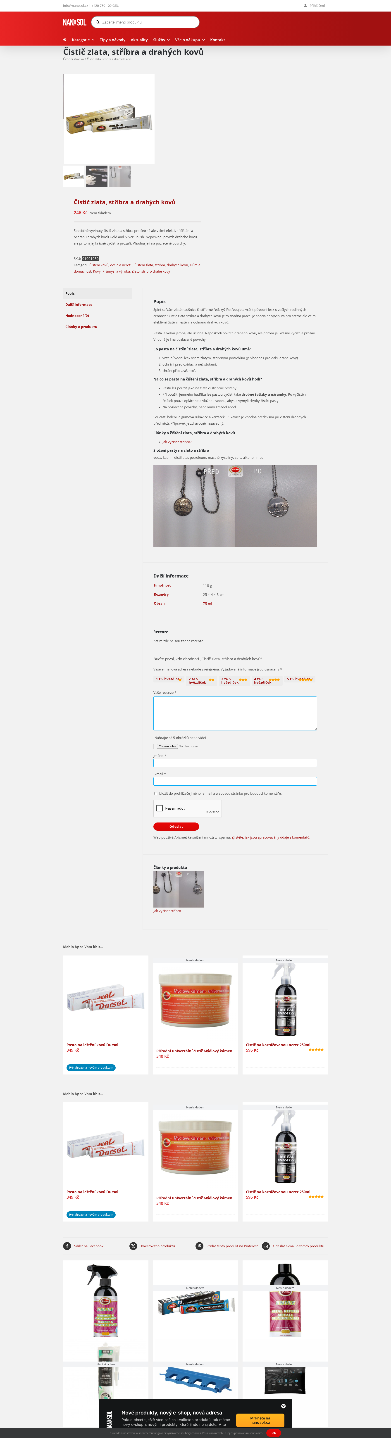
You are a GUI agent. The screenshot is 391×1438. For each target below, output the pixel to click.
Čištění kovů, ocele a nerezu (111, 265)
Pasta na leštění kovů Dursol (92, 1044)
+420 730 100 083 (105, 5)
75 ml (207, 603)
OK (274, 1433)
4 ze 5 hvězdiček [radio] (262, 681)
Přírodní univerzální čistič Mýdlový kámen (194, 1050)
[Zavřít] (283, 1406)
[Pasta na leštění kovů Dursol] (105, 998)
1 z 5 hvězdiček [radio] (168, 679)
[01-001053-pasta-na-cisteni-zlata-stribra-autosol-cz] (109, 119)
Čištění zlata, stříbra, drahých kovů (161, 265)
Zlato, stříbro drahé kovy (151, 271)
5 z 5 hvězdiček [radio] (299, 679)
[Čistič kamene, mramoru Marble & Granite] (105, 1303)
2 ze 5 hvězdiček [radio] (197, 681)
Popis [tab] (69, 293)
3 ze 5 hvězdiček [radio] (229, 681)
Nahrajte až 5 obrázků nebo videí (180, 737)
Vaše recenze (164, 692)
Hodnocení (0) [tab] (77, 315)
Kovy (97, 271)
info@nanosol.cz (75, 5)
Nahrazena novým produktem (92, 1067)
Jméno (159, 755)
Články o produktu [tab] (81, 326)
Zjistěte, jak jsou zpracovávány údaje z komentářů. (271, 837)
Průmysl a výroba (116, 271)
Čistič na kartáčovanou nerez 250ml (278, 1044)
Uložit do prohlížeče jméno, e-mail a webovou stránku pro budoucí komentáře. (220, 793)
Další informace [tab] (78, 304)
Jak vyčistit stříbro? (176, 442)
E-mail (159, 774)
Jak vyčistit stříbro (167, 910)
